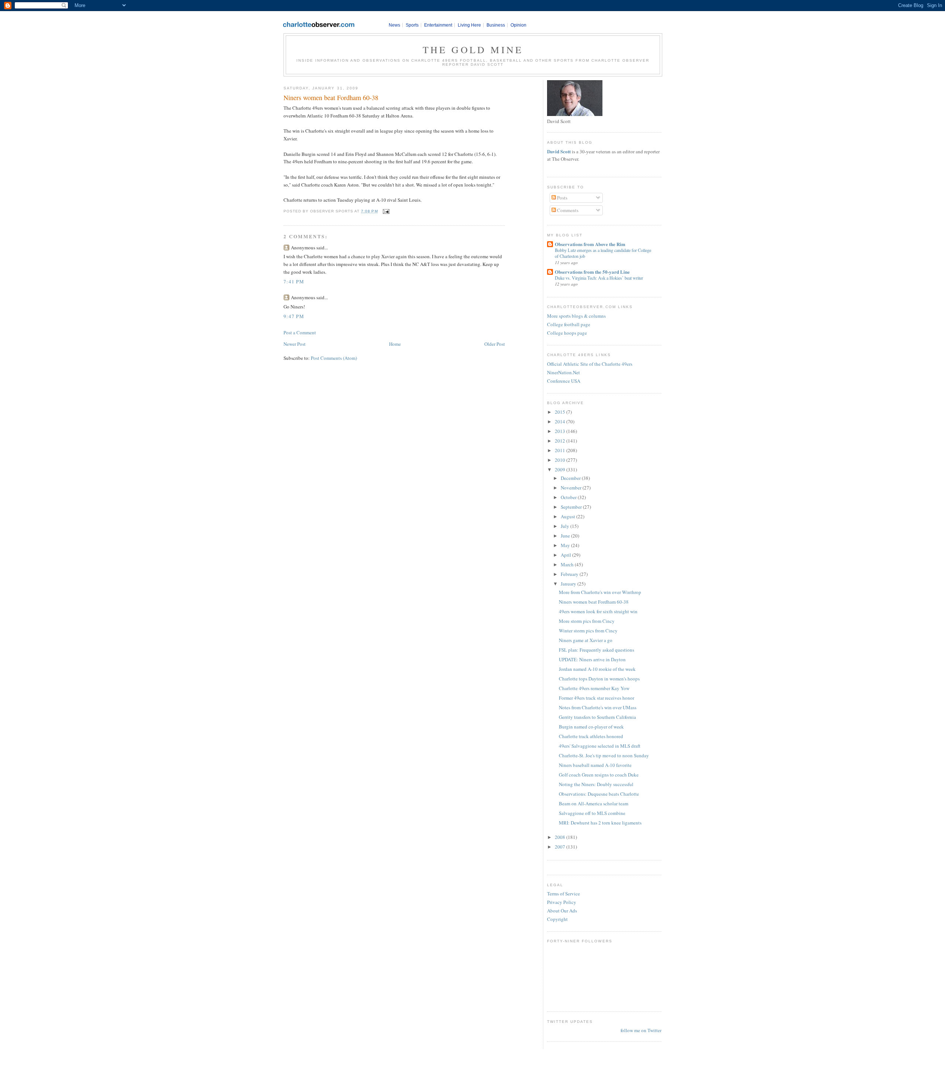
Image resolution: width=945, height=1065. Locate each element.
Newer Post (295, 344)
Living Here (469, 25)
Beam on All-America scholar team (593, 803)
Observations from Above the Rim (590, 244)
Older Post (494, 344)
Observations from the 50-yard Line (592, 271)
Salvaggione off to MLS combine (592, 813)
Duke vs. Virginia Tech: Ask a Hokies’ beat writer (599, 278)
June (566, 535)
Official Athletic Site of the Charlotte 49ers (589, 364)
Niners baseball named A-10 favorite (595, 765)
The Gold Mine (473, 49)
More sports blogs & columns (576, 316)
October (569, 497)
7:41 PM (294, 281)
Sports (412, 25)
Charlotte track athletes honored (591, 736)
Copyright (557, 919)
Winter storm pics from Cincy (588, 630)
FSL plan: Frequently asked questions (596, 649)
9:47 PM (294, 316)
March (568, 564)
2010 (560, 460)
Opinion (518, 25)
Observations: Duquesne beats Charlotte (599, 794)
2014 (560, 421)
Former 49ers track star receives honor (596, 697)
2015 (560, 412)
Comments (567, 210)
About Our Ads (562, 910)
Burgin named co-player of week (591, 726)
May (566, 545)
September (572, 507)
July (565, 526)
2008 (560, 837)
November (572, 487)
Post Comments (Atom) (334, 358)
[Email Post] (385, 211)
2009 (560, 469)
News (394, 25)
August (568, 516)
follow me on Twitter (641, 1030)
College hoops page (567, 333)
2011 (560, 450)
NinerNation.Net (563, 372)
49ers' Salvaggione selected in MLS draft (599, 746)
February (570, 574)
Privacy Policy (561, 902)
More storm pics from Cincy (587, 621)
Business (496, 25)
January (569, 583)
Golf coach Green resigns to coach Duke (599, 774)
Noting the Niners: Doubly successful (596, 784)
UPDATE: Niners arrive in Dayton (592, 659)
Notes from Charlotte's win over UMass (597, 707)
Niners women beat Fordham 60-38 (331, 97)
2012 (560, 440)
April (566, 555)
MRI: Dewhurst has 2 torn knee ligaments (600, 822)
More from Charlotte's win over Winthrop (600, 592)
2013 (560, 431)
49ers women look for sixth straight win (598, 611)
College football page (568, 324)
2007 (560, 846)
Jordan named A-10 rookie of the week (597, 669)
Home (395, 344)
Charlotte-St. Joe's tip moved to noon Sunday (604, 755)
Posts (561, 197)
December (571, 478)
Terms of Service (563, 893)
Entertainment (438, 25)
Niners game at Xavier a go (585, 640)
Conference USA (563, 381)
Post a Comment (300, 332)
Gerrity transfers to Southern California (597, 717)
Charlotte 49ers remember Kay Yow (594, 688)
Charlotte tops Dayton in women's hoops (599, 678)
